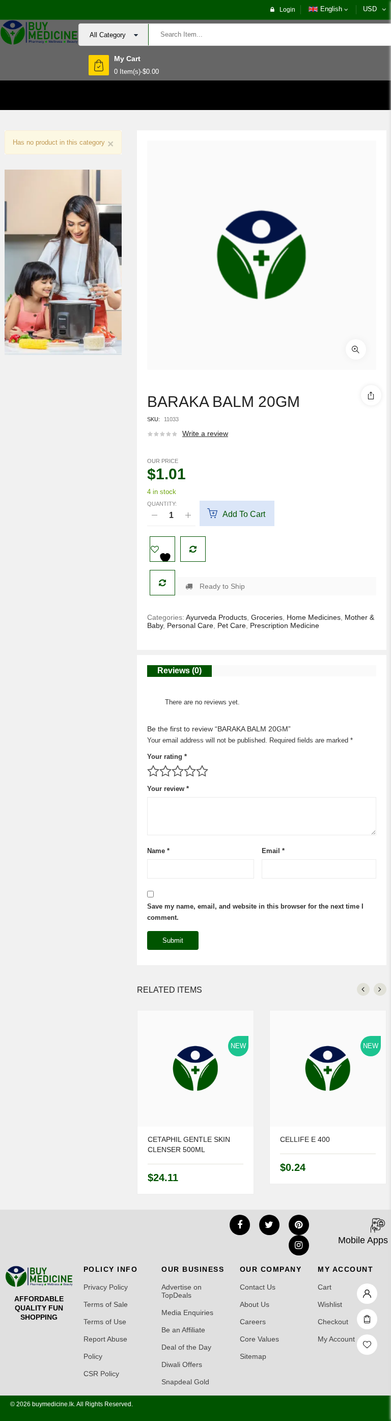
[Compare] (162, 582)
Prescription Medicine (284, 625)
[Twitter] (269, 1225)
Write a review (205, 433)
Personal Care (190, 625)
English (331, 9)
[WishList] (162, 549)
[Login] (367, 1291)
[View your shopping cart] (99, 65)
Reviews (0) (179, 670)
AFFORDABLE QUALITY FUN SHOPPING (39, 1308)
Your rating (167, 756)
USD (370, 9)
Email (273, 851)
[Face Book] (240, 1225)
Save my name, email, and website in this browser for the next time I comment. (255, 912)
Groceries (267, 617)
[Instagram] (299, 1245)
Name (158, 851)
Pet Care (231, 625)
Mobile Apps (363, 1240)
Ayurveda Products (216, 617)
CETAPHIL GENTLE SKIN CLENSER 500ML (189, 1144)
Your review (168, 789)
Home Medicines (314, 617)
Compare (193, 549)
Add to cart (243, 514)
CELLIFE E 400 (305, 1139)
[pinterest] (299, 1225)
